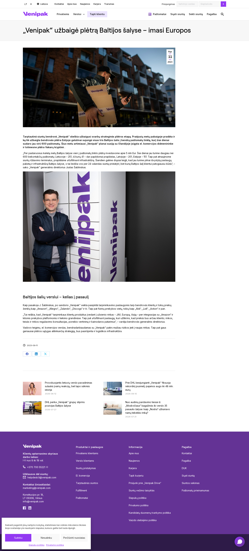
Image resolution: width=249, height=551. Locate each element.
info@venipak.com (33, 501)
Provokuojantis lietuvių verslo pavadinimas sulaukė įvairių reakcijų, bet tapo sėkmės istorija (68, 386)
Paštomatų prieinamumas (195, 490)
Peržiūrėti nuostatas (74, 537)
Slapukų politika (36, 545)
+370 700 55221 (36, 467)
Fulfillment (81, 490)
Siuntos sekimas (191, 483)
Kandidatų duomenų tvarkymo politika (150, 512)
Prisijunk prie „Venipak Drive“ (145, 483)
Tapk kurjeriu (136, 475)
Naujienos (134, 460)
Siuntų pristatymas (86, 468)
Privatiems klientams (87, 453)
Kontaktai (187, 453)
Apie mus (134, 453)
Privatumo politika (55, 545)
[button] (222, 14)
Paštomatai (82, 497)
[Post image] (32, 388)
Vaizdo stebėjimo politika (143, 520)
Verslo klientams (85, 460)
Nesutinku (46, 537)
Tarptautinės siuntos (87, 483)
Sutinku (18, 537)
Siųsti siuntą (188, 475)
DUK (184, 468)
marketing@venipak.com (36, 487)
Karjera (133, 468)
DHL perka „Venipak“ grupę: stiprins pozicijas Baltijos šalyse (65, 404)
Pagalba (186, 460)
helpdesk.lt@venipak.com (41, 477)
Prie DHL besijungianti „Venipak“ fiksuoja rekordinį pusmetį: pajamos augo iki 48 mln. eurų (149, 386)
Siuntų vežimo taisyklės (141, 490)
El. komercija (83, 475)
